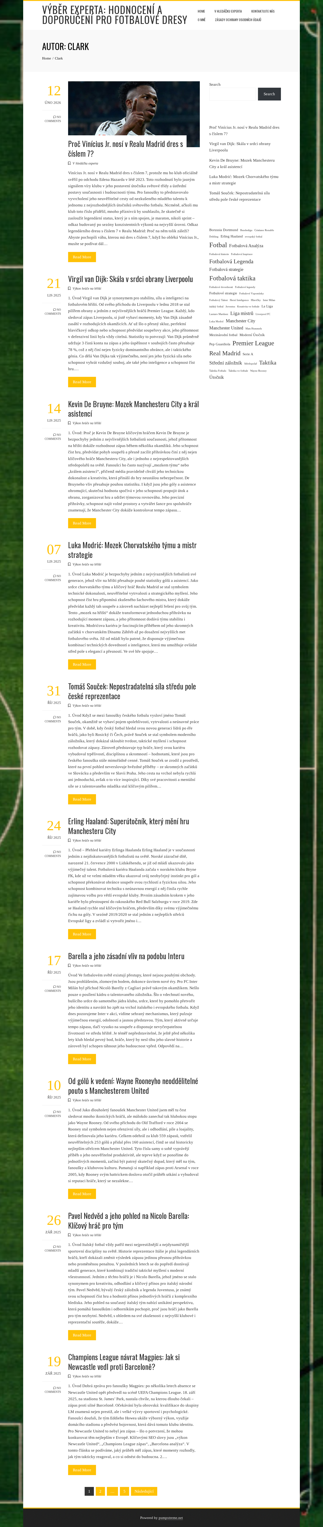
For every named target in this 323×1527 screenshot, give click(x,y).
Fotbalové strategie (223, 293)
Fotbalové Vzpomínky (251, 293)
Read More (82, 257)
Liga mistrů (241, 313)
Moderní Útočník (252, 335)
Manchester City (240, 320)
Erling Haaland (232, 236)
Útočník (216, 377)
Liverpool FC (263, 314)
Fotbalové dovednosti (221, 287)
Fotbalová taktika (232, 278)
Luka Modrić (216, 321)
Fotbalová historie (219, 254)
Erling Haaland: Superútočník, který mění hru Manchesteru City (128, 825)
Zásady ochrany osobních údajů (238, 19)
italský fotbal (216, 306)
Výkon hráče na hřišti (87, 288)
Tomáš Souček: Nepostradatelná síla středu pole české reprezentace (132, 690)
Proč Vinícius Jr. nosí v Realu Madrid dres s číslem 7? (125, 148)
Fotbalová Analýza (246, 245)
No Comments (53, 119)
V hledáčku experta (228, 11)
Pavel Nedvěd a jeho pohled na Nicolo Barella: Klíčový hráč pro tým (128, 1220)
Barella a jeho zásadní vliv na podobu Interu (126, 955)
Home (201, 11)
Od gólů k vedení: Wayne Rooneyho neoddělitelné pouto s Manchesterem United (133, 1085)
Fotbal (218, 245)
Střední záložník (225, 363)
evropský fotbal (253, 236)
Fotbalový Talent (218, 300)
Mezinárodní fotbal (223, 335)
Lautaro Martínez (218, 314)
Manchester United (226, 327)
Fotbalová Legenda (231, 261)
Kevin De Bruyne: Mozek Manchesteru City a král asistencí (133, 408)
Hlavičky (256, 300)
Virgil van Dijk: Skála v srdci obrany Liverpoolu (130, 278)
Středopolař (250, 363)
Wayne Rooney (258, 370)
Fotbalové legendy (245, 287)
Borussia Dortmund (223, 230)
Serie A (248, 354)
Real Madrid (224, 353)
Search (215, 84)
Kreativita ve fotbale (248, 306)
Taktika (267, 363)
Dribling (213, 236)
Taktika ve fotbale (238, 370)
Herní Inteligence (239, 300)
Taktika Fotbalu (217, 370)
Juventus (230, 306)
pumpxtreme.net (171, 1518)
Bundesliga (246, 230)
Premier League (253, 343)
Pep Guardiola (219, 344)
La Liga (267, 306)
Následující (144, 1491)
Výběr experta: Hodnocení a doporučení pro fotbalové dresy (114, 14)
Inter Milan (269, 300)
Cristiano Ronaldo (264, 230)
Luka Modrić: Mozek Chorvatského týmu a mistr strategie (132, 549)
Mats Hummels (253, 328)
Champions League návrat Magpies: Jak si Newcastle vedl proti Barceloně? (124, 1361)
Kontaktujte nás (263, 11)
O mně (201, 19)
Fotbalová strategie (226, 269)
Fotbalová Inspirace (242, 254)
